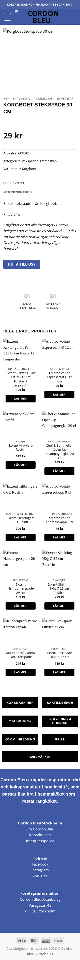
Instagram (40, 869)
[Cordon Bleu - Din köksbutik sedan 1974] (41, 17)
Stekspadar (29, 161)
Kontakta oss (40, 834)
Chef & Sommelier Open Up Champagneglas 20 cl (59, 452)
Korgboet (29, 168)
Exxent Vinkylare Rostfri (20, 448)
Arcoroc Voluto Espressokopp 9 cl (59, 520)
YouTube (40, 875)
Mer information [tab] (17, 192)
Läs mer (20, 398)
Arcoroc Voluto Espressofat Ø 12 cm (59, 377)
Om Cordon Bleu (40, 829)
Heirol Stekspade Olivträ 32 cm (59, 655)
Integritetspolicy (40, 840)
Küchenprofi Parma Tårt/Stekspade (20, 655)
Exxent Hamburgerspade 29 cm (21, 588)
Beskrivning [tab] (13, 183)
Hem (6, 98)
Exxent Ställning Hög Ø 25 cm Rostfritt (59, 588)
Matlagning (22, 98)
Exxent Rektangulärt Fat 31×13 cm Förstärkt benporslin (21, 379)
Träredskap (65, 98)
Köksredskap (43, 98)
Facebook (40, 864)
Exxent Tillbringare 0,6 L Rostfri (21, 520)
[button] (7, 16)
